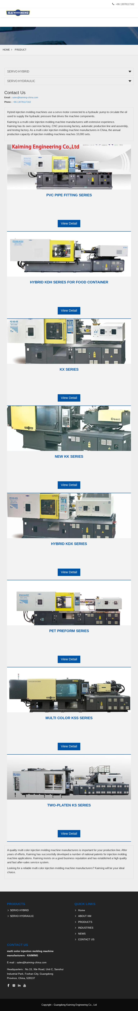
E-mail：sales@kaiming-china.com (27, 962)
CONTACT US (86, 939)
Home (6, 49)
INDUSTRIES (85, 927)
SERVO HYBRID (18, 71)
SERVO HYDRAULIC (21, 81)
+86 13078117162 (125, 4)
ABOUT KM (84, 916)
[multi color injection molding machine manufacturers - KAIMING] (17, 12)
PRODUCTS (85, 921)
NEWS (82, 933)
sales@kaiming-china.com (25, 97)
